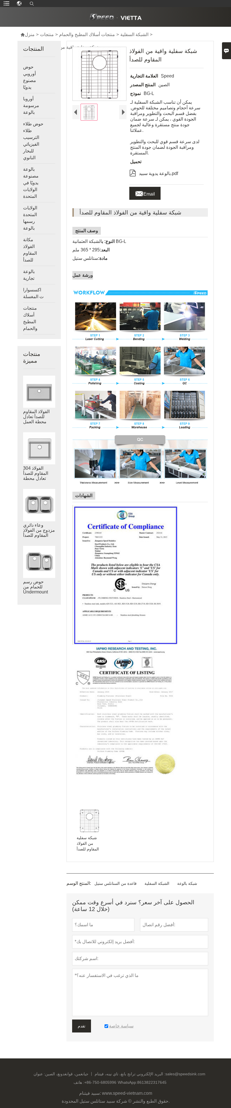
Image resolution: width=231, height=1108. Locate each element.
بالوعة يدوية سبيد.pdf (153, 172)
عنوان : (39, 1074)
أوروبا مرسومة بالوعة (31, 105)
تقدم (81, 1026)
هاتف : (79, 1082)
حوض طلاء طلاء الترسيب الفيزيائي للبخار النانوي (33, 140)
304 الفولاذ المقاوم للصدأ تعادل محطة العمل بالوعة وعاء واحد (35, 478)
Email (145, 192)
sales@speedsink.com (185, 1074)
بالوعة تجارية (29, 275)
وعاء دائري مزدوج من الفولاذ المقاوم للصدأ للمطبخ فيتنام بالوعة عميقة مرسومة (39, 535)
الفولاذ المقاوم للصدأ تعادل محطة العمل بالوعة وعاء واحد (38, 419)
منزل (27, 34)
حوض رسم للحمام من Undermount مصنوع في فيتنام (39, 589)
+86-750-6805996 (100, 1082)
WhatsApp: (127, 1082)
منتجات (47, 34)
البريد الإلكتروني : (151, 1074)
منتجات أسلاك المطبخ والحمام (87, 34)
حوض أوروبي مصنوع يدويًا (29, 77)
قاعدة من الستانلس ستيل (115, 883)
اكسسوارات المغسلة (33, 293)
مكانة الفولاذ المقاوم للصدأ (30, 249)
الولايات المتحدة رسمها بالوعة (30, 218)
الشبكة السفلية (134, 34)
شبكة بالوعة (187, 883)
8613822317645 (151, 1082)
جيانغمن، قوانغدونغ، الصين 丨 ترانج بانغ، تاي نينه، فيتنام (90, 1074)
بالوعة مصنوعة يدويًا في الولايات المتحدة (31, 183)
